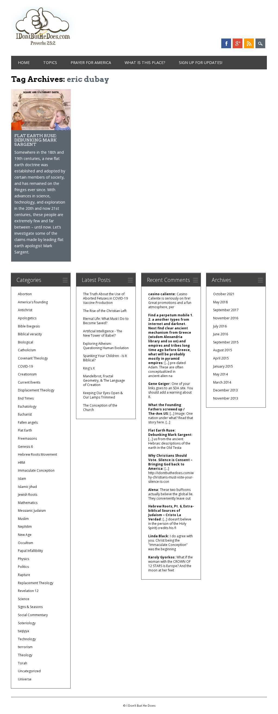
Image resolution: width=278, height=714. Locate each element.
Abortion (25, 294)
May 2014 (220, 374)
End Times (26, 398)
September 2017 (226, 310)
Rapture (24, 575)
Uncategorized (29, 671)
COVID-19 (25, 366)
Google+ (237, 43)
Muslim (23, 518)
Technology (27, 639)
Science (23, 599)
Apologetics (27, 318)
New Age (24, 534)
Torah (22, 663)
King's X (89, 368)
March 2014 (222, 382)
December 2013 (225, 390)
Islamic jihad (27, 486)
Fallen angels (28, 422)
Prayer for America (91, 62)
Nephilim (25, 526)
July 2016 (220, 326)
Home (24, 62)
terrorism (25, 647)
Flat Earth (25, 430)
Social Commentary (33, 615)
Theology (25, 655)
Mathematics (27, 502)
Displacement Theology (36, 390)
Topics (50, 62)
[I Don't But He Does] (43, 45)
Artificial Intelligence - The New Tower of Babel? (102, 333)
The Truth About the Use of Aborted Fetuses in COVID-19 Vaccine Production (105, 298)
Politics (23, 566)
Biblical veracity (30, 334)
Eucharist (25, 414)
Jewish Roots (27, 494)
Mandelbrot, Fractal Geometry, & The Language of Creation (104, 380)
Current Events (29, 382)
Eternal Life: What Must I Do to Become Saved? (106, 320)
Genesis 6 (25, 446)
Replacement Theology (35, 583)
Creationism (27, 374)
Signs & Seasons (30, 606)
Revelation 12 (28, 590)
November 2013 (225, 398)
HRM (21, 462)
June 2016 (220, 334)
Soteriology (27, 623)
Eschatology (27, 406)
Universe (24, 679)
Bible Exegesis (29, 326)
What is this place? (145, 62)
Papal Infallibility (30, 550)
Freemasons (27, 438)
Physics (23, 559)
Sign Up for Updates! (200, 62)
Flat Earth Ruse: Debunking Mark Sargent (35, 140)
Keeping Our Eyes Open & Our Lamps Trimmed (103, 395)
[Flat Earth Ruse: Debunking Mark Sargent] (41, 128)
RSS (249, 43)
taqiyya (23, 631)
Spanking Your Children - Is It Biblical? (105, 357)
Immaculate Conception (36, 470)
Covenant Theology (33, 358)
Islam (22, 478)
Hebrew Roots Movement (37, 454)
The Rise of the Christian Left (105, 310)
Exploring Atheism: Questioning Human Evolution (106, 345)
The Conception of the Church (100, 407)
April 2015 (221, 358)
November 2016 (225, 318)
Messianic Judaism (32, 510)
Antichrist (25, 310)
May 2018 (220, 302)
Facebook (226, 43)
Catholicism (27, 350)
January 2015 (223, 366)
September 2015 (226, 342)
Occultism (25, 543)
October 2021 (224, 294)
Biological (25, 342)
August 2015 (222, 350)
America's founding (33, 302)
